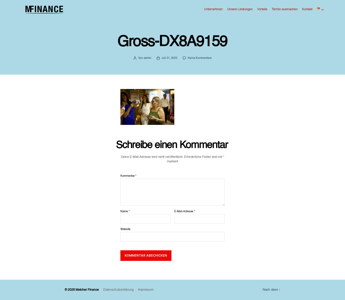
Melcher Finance (87, 289)
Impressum (146, 289)
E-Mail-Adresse (184, 211)
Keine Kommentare (200, 58)
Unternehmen (213, 9)
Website (125, 229)
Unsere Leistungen (240, 9)
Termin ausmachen (285, 9)
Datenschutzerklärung (118, 289)
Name (125, 211)
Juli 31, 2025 (169, 58)
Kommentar (128, 176)
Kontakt (307, 9)
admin (147, 58)
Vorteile (262, 9)
